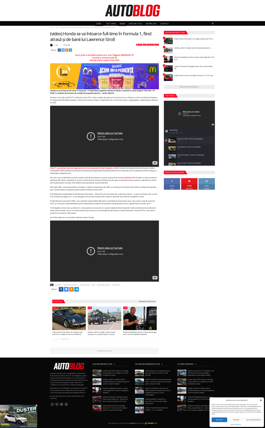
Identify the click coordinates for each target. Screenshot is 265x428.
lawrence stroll (115, 285)
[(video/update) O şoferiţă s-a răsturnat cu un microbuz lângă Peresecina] (139, 401)
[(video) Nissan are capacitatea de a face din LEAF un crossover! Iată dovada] (139, 373)
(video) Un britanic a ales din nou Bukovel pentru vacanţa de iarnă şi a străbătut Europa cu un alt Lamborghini (158, 391)
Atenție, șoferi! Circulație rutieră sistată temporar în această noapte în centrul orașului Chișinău (116, 381)
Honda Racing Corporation (103, 285)
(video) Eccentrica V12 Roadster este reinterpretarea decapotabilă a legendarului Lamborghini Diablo (201, 373)
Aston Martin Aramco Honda (70, 285)
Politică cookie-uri (236, 424)
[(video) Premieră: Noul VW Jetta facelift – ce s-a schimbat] (139, 410)
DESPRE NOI (151, 23)
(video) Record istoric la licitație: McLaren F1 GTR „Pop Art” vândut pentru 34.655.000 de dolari (115, 408)
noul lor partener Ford (126, 177)
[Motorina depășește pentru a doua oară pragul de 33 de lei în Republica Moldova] (140, 318)
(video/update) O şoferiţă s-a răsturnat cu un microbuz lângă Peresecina (156, 401)
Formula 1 (150, 44)
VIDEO (122, 23)
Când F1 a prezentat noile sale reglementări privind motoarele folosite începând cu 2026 (84, 168)
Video (140, 44)
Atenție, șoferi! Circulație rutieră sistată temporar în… (192, 48)
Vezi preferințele (253, 420)
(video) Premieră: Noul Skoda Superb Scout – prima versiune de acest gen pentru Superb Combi (158, 381)
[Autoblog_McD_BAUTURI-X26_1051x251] (104, 76)
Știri (144, 44)
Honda (93, 285)
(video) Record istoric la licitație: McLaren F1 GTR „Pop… (194, 75)
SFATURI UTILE (135, 23)
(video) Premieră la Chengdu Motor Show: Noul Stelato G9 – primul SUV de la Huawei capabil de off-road (115, 399)
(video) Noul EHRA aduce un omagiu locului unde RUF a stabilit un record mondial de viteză (115, 373)
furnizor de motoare (84, 285)
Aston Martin (58, 285)
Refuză (236, 420)
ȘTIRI (98, 23)
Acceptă (219, 420)
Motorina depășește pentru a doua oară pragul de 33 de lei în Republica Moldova (115, 390)
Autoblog (132, 423)
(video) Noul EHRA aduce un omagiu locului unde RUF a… (194, 39)
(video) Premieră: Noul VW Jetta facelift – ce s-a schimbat (156, 409)
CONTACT (164, 23)
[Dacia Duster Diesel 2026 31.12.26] (18, 416)
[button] (261, 400)
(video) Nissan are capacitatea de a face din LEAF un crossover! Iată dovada (157, 373)
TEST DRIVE (111, 23)
